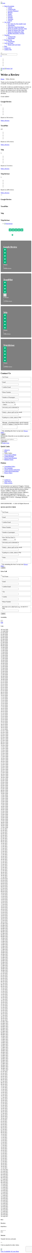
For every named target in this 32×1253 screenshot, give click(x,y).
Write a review (8, 483)
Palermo (10, 16)
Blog (5, 46)
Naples (10, 14)
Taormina (10, 19)
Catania (10, 7)
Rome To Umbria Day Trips (16, 32)
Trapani (10, 20)
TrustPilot (8, 279)
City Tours (7, 22)
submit (3, 434)
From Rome (11, 25)
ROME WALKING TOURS (16, 33)
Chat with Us (8, 481)
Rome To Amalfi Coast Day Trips (17, 28)
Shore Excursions (9, 6)
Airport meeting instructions (12, 469)
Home (2, 79)
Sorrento (10, 17)
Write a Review (5, 120)
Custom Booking (9, 456)
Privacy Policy (8, 473)
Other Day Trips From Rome (16, 27)
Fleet (5, 451)
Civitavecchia (11, 9)
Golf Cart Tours (8, 43)
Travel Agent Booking (10, 458)
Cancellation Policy (9, 466)
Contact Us (7, 48)
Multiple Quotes (8, 459)
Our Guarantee (8, 468)
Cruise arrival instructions (11, 471)
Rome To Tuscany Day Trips (16, 30)
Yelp (5, 312)
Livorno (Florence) (13, 11)
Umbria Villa (8, 49)
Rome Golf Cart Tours (14, 44)
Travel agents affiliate (10, 455)
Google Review (10, 247)
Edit (2, 622)
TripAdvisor (9, 345)
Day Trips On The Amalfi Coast (17, 24)
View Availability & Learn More (10, 1251)
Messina (10, 12)
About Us (7, 450)
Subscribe (4, 441)
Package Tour (8, 40)
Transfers (6, 35)
